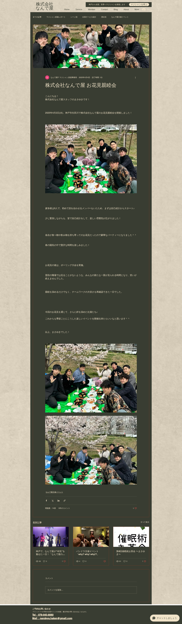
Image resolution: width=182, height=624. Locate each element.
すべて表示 (145, 522)
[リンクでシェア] (64, 500)
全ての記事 (37, 17)
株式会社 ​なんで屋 (44, 6)
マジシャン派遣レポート (55, 17)
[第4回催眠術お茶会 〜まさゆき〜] (131, 537)
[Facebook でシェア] (46, 500)
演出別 (103, 17)
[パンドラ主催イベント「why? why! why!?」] (91, 537)
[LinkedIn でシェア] (58, 500)
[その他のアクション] (135, 77)
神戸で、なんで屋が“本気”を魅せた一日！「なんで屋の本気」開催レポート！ (50, 553)
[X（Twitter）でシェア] (52, 500)
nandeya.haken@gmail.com (56, 618)
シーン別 (73, 17)
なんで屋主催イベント (120, 17)
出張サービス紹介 (89, 17)
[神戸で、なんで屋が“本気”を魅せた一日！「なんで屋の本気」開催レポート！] (51, 537)
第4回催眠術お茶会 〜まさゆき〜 (130, 553)
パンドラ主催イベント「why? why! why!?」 (87, 553)
